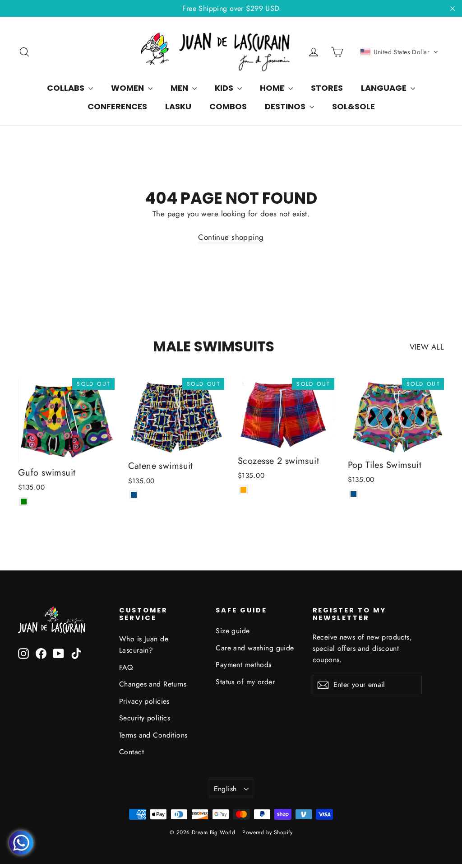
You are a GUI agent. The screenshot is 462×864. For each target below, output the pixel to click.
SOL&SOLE (353, 106)
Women (128, 87)
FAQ (126, 667)
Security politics (144, 718)
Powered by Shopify (267, 832)
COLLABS (66, 87)
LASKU (178, 106)
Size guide (232, 631)
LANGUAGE (384, 87)
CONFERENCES (117, 106)
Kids (225, 87)
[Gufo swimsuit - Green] (24, 501)
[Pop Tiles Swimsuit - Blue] (353, 494)
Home (273, 87)
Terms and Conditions (153, 735)
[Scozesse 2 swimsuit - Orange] (243, 490)
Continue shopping (230, 237)
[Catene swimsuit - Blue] (134, 495)
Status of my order (245, 682)
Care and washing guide (255, 648)
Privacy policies (144, 701)
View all (427, 346)
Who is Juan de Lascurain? (143, 644)
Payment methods (243, 664)
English (225, 789)
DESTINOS (286, 106)
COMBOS (228, 106)
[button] (399, 52)
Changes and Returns (152, 684)
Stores (327, 87)
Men (180, 87)
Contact (131, 752)
